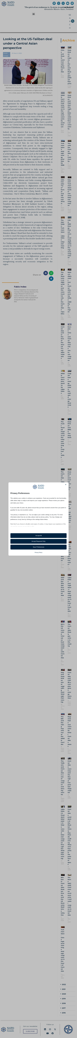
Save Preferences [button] (38, 547)
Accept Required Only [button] (38, 541)
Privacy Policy (38, 552)
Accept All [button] (38, 535)
